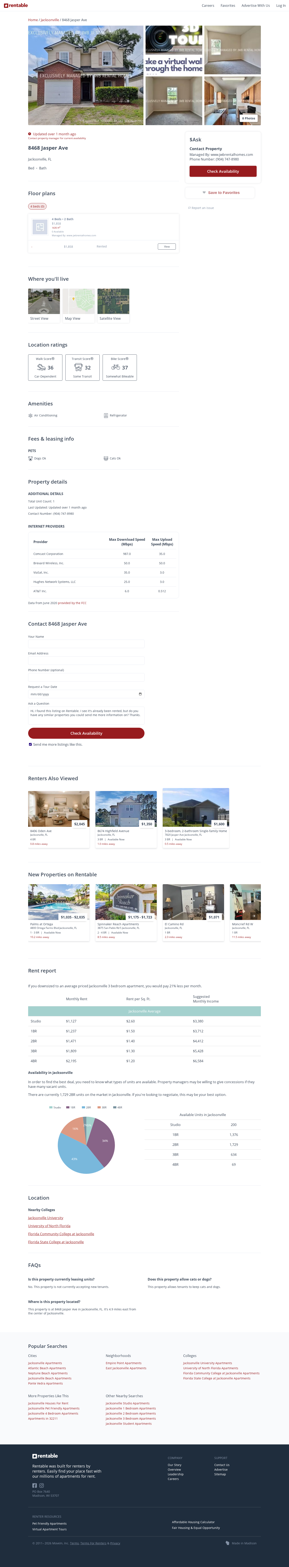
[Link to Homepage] (16, 5)
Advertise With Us (256, 5)
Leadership (176, 1474)
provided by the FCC (72, 603)
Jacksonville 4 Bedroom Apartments (53, 1413)
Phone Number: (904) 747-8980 (214, 159)
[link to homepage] (98, 1456)
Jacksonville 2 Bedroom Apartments (131, 1413)
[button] (85, 75)
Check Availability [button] (223, 171)
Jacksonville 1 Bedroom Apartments (131, 1408)
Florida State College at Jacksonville (56, 1242)
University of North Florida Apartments (210, 1368)
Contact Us (222, 1465)
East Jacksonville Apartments (126, 1368)
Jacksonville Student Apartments (129, 1424)
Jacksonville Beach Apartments (50, 1378)
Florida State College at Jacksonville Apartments (216, 1378)
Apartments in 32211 (43, 1418)
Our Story (174, 1465)
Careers (208, 5)
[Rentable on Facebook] (35, 1487)
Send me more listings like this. (58, 744)
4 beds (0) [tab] (37, 206)
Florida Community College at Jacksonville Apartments (221, 1373)
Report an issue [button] (202, 208)
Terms (74, 1543)
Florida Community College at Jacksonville (61, 1234)
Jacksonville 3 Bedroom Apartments (131, 1418)
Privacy (115, 1543)
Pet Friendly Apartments (49, 1523)
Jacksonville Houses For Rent (48, 1403)
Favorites (228, 5)
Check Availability (86, 733)
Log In (281, 5)
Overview (174, 1469)
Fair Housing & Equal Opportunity (196, 1528)
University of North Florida (49, 1226)
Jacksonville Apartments (45, 1363)
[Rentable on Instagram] (42, 1487)
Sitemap (220, 1474)
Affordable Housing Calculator (193, 1522)
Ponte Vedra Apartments (45, 1383)
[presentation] (253, 916)
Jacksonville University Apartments (207, 1363)
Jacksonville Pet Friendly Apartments (54, 1408)
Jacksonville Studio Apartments (128, 1403)
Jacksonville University (45, 1218)
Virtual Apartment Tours (49, 1529)
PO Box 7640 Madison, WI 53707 (45, 1494)
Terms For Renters (93, 1543)
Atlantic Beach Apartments (47, 1368)
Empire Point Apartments (124, 1363)
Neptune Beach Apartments (48, 1373)
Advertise (221, 1469)
